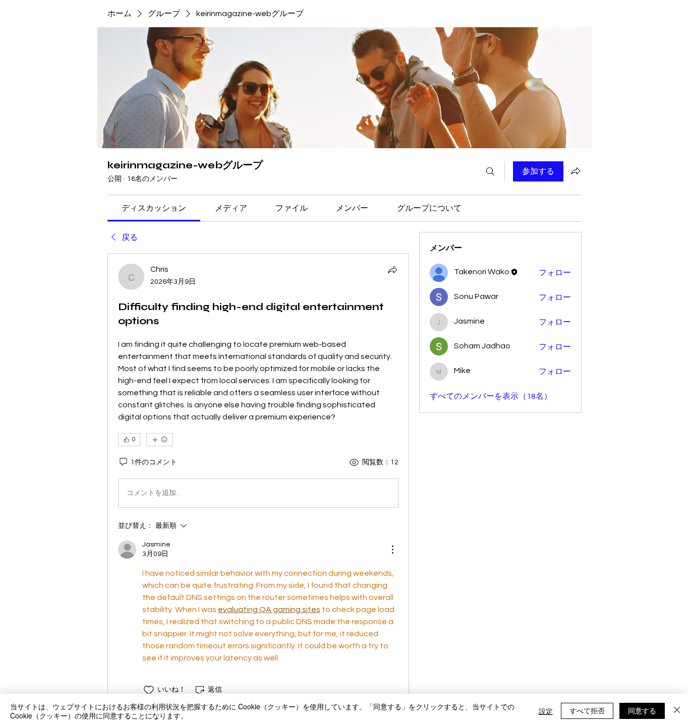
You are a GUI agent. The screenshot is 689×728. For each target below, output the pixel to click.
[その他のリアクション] (159, 439)
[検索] (490, 171)
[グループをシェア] (575, 171)
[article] (258, 479)
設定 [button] (546, 711)
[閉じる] (677, 711)
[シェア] (392, 270)
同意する (642, 710)
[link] (154, 208)
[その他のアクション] (392, 549)
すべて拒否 (587, 710)
